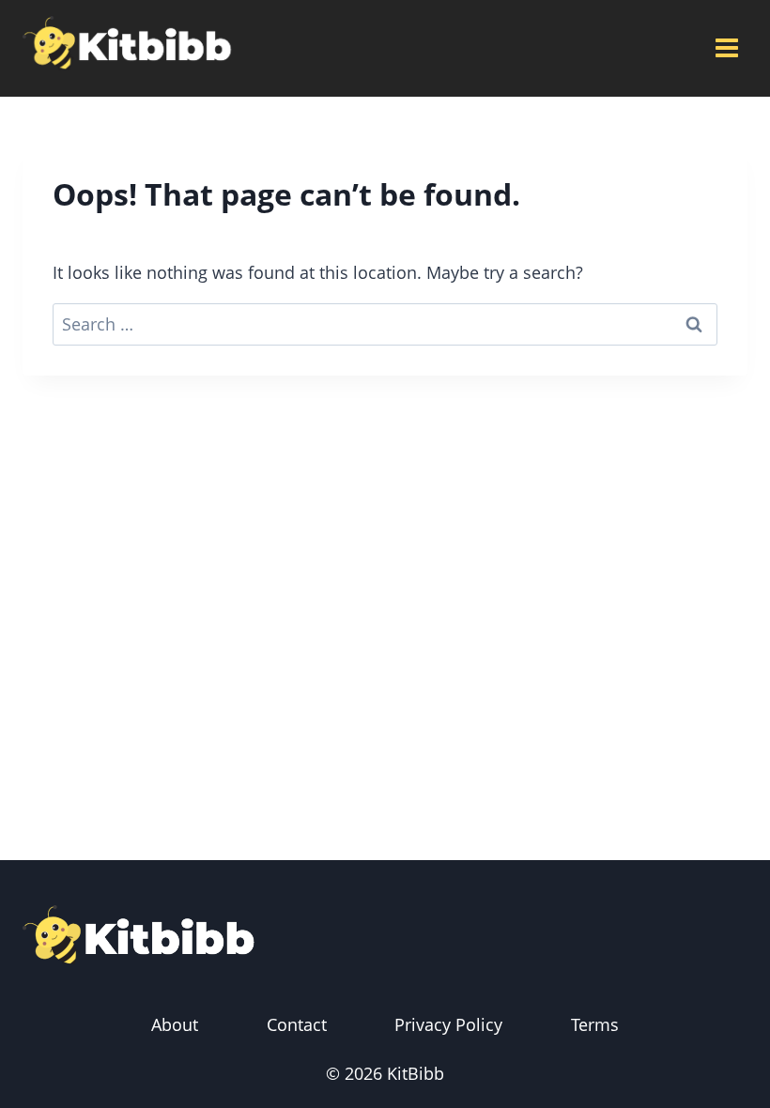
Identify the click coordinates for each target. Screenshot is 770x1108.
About (174, 1024)
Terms (595, 1024)
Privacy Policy (448, 1024)
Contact (297, 1024)
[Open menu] (726, 48)
